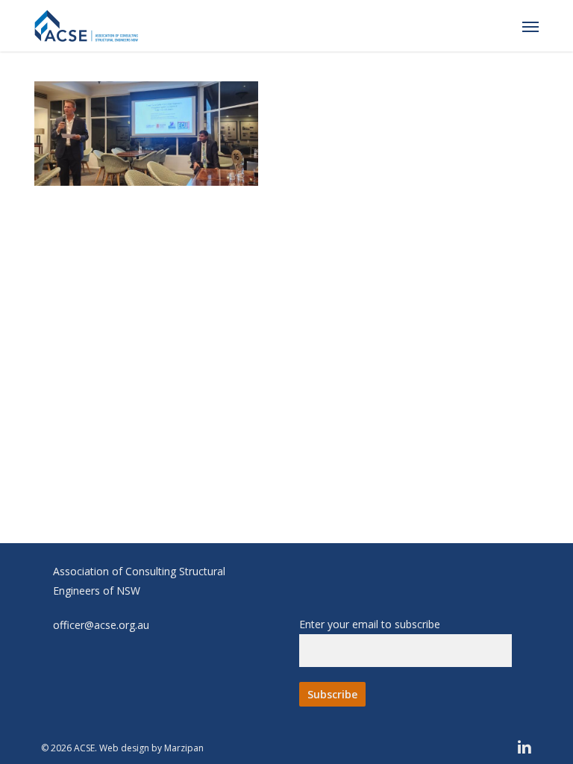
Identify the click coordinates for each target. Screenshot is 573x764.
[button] (530, 26)
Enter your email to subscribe (369, 624)
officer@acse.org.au (101, 625)
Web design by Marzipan (151, 748)
